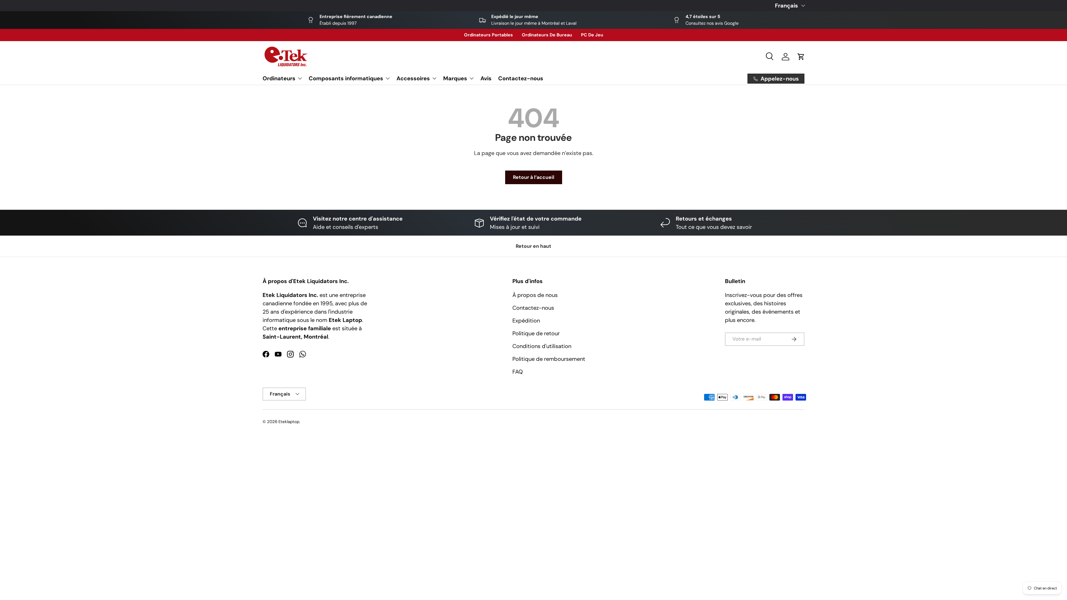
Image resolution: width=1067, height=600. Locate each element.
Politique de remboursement (548, 358)
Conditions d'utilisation (541, 346)
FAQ (517, 371)
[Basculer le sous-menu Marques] (471, 78)
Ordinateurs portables (488, 35)
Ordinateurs (279, 78)
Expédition (526, 320)
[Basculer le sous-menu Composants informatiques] (387, 78)
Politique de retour (536, 333)
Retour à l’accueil (533, 177)
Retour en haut (533, 246)
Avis (486, 78)
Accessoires (413, 78)
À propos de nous (535, 295)
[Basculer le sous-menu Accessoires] (434, 78)
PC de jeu (592, 35)
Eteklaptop (288, 421)
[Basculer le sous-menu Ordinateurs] (299, 78)
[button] (801, 57)
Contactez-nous (520, 78)
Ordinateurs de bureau (547, 35)
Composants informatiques (346, 78)
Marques (455, 78)
